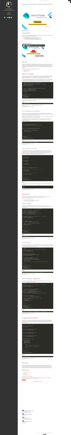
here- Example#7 (31, 358)
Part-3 (24, 39)
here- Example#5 (31, 273)
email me (45, 377)
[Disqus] (37, 397)
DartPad (31, 105)
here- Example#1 (31, 106)
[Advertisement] (9, 25)
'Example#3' (23, 322)
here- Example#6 (31, 313)
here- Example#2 (31, 143)
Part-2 (24, 38)
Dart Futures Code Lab (27, 372)
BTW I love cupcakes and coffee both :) (33, 378)
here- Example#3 (31, 189)
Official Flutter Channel (27, 374)
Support (8, 12)
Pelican (43, 433)
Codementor (9, 14)
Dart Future (25, 373)
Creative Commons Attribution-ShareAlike (48, 432)
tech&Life (9, 9)
